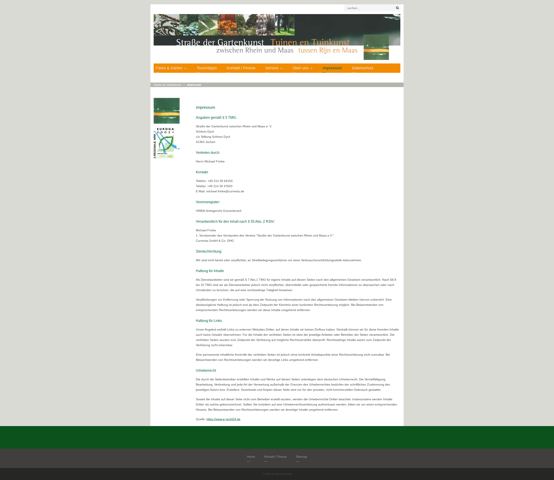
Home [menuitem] (251, 456)
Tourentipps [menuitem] (207, 68)
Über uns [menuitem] (300, 68)
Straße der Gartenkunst (167, 84)
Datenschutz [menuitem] (363, 68)
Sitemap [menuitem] (301, 456)
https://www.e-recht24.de (223, 419)
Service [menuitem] (271, 68)
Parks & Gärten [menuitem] (169, 68)
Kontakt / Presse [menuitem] (241, 68)
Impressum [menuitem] (332, 68)
